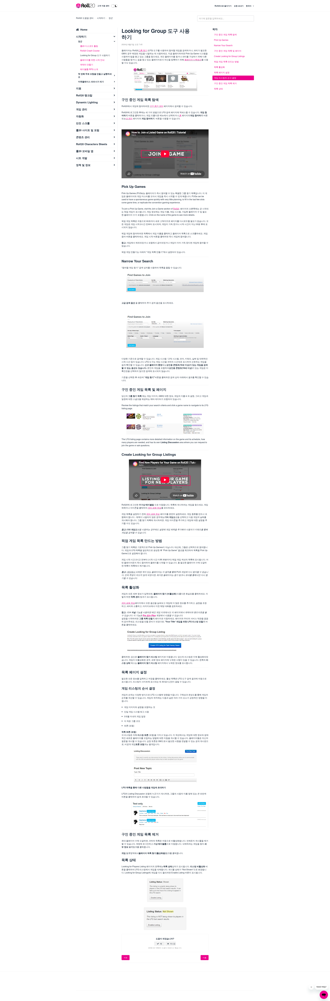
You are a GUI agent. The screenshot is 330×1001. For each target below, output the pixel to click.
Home (83, 29)
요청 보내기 (239, 6)
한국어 (249, 6)
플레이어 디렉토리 (192, 59)
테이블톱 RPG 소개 (89, 69)
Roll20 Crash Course (90, 50)
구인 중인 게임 (156, 106)
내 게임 (129, 118)
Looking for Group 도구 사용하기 (95, 55)
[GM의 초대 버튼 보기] (170, 814)
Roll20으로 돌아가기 (223, 6)
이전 (125, 957)
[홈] (85, 5)
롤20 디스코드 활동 (89, 46)
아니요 (172, 943)
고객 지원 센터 (103, 5)
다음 (204, 957)
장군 (111, 18)
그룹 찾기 (142, 50)
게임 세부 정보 (154, 507)
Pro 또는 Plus (149, 615)
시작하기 (101, 18)
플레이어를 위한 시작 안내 (92, 59)
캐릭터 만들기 (86, 64)
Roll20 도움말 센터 (84, 18)
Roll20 (176, 208)
